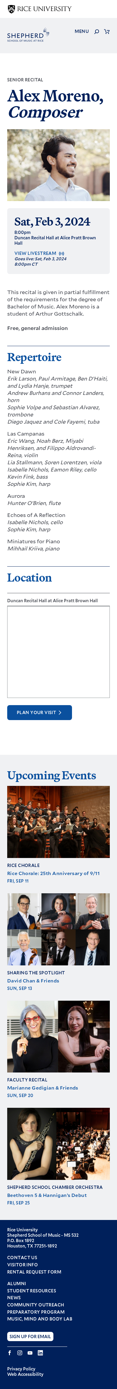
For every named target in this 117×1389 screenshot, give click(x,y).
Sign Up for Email (30, 1336)
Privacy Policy (21, 1369)
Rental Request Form (34, 1272)
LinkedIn (40, 1353)
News (14, 1297)
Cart (107, 31)
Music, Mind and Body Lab (39, 1319)
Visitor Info (22, 1265)
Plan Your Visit (36, 712)
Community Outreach (35, 1305)
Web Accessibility (25, 1374)
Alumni (16, 1283)
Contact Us (22, 1257)
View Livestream (35, 253)
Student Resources (31, 1291)
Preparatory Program (35, 1312)
